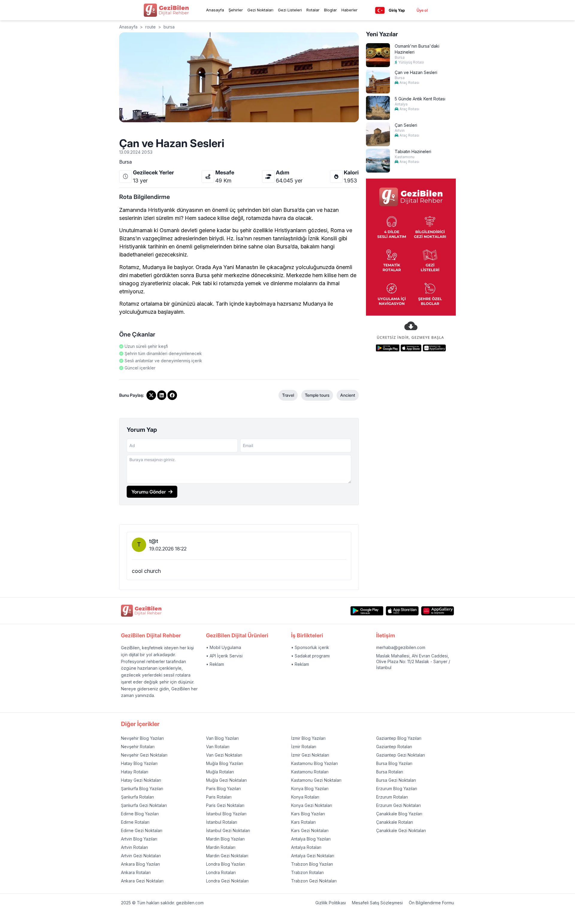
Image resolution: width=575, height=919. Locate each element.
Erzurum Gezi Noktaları (398, 805)
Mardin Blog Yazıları (225, 838)
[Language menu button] (380, 10)
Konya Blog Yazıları (310, 788)
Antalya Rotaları (306, 847)
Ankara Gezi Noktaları (142, 880)
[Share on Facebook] (172, 395)
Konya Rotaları (305, 796)
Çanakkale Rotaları (394, 822)
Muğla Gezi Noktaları (226, 780)
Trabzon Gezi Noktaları (314, 880)
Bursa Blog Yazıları (394, 763)
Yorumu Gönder (148, 492)
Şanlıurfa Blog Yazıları (142, 788)
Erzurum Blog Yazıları (396, 788)
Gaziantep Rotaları (394, 746)
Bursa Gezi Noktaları (396, 780)
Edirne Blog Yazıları (140, 813)
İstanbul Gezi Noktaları (228, 830)
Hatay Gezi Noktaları (141, 780)
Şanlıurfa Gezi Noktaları (144, 805)
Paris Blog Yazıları (223, 788)
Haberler (349, 9)
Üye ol (422, 10)
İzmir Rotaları (303, 746)
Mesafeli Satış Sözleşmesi (377, 902)
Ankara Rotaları (136, 872)
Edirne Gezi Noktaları (141, 830)
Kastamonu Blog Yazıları (314, 763)
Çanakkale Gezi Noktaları (401, 830)
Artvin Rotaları (134, 847)
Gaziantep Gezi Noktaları (400, 754)
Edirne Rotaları (135, 822)
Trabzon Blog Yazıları (312, 864)
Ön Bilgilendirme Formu (431, 902)
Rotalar (313, 9)
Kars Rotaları (303, 822)
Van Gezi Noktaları (224, 754)
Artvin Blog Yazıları (139, 838)
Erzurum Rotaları (392, 796)
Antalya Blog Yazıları (311, 838)
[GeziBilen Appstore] (402, 610)
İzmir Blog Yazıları (308, 738)
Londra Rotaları (221, 872)
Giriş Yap (397, 10)
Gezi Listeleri (290, 9)
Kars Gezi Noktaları (310, 830)
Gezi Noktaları (260, 9)
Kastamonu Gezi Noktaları (316, 780)
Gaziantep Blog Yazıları (398, 738)
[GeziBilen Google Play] (366, 610)
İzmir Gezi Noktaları (310, 754)
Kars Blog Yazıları (308, 813)
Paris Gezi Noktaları (225, 805)
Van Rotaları (217, 746)
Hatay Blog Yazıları (139, 763)
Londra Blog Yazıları (225, 864)
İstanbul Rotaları (221, 822)
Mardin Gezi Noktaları (227, 855)
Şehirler (236, 9)
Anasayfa (215, 9)
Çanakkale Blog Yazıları (399, 813)
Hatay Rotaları (134, 771)
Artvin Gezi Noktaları (141, 855)
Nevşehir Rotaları (138, 746)
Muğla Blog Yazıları (224, 763)
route (150, 26)
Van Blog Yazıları (222, 738)
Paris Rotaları (218, 796)
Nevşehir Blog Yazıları (142, 738)
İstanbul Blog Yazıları (226, 813)
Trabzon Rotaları (307, 872)
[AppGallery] (437, 610)
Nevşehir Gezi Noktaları (144, 754)
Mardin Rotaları (220, 847)
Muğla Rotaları (220, 771)
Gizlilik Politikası (330, 902)
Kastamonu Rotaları (310, 771)
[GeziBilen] (166, 10)
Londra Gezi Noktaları (227, 880)
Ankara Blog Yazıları (140, 864)
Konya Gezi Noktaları (311, 805)
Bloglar (330, 9)
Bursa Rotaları (389, 771)
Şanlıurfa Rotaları (137, 796)
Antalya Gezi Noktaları (312, 855)
